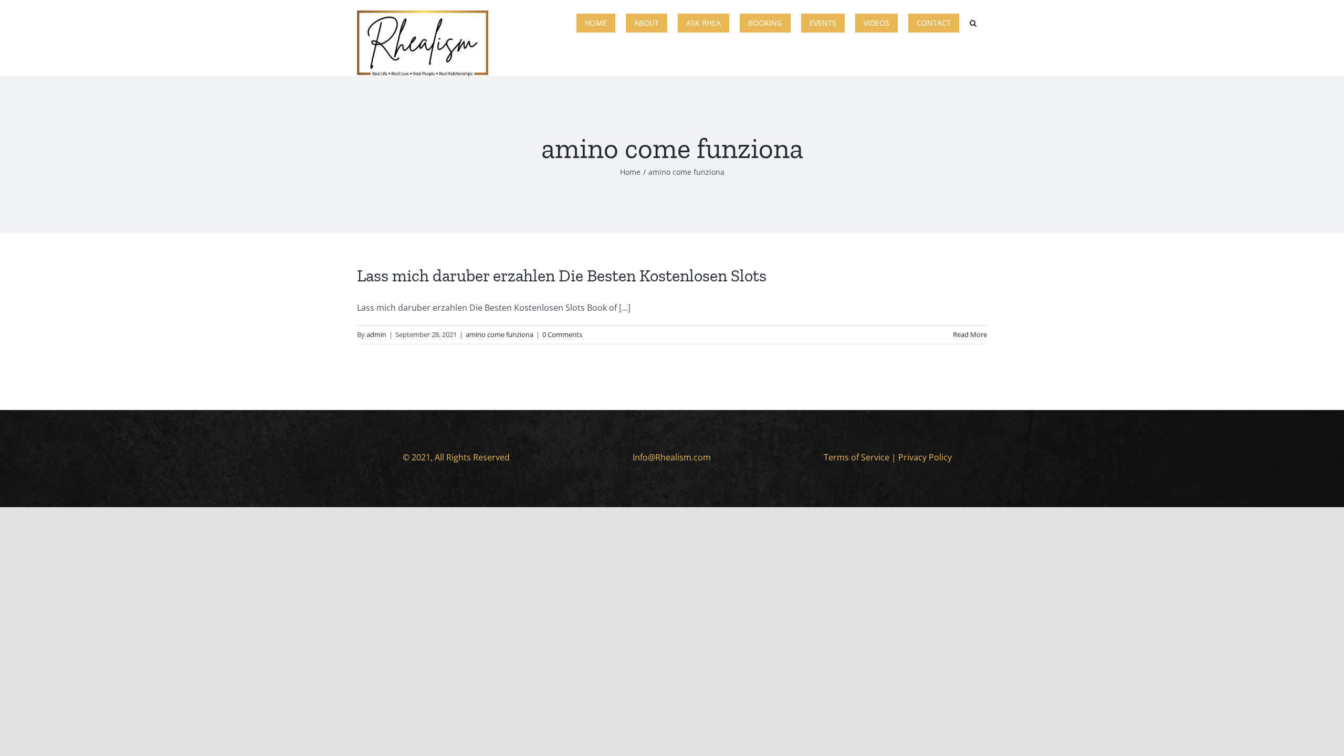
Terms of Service (856, 457)
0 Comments (562, 334)
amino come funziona (499, 334)
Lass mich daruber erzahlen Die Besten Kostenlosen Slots (561, 276)
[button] (973, 22)
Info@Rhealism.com (672, 457)
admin (376, 334)
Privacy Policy (925, 457)
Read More (970, 334)
